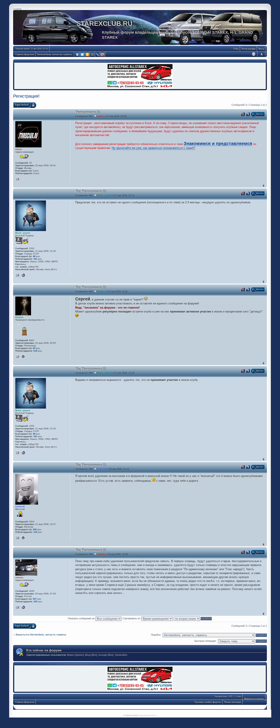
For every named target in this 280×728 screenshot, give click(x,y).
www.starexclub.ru (147, 715)
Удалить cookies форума (207, 701)
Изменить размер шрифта (261, 54)
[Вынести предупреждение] (243, 114)
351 (35, 259)
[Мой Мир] (92, 54)
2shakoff (101, 469)
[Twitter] (82, 54)
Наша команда (232, 701)
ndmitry (101, 554)
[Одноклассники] (87, 54)
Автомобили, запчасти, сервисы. (55, 54)
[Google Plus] (102, 54)
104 (35, 532)
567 (35, 599)
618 (35, 351)
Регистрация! (26, 96)
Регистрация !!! (87, 112)
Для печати (253, 54)
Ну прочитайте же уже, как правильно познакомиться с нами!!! (153, 148)
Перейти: (156, 634)
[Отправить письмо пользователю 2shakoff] (17, 538)
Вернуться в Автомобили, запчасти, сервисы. (41, 634)
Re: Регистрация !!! (90, 191)
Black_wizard (104, 195)
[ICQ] (23, 356)
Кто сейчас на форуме (44, 650)
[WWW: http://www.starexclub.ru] (23, 275)
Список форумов (25, 54)
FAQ (236, 48)
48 (34, 256)
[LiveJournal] (97, 54)
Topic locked (22, 104)
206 (35, 529)
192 (35, 601)
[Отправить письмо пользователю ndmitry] (17, 607)
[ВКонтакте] (77, 54)
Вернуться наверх (263, 185)
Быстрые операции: (205, 641)
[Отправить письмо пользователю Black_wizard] (17, 275)
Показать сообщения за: (82, 618)
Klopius (101, 291)
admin (100, 116)
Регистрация (249, 48)
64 (34, 348)
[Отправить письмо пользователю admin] (17, 179)
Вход (261, 48)
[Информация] (248, 114)
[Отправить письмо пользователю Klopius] (17, 356)
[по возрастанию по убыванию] (193, 618)
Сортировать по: (132, 618)
